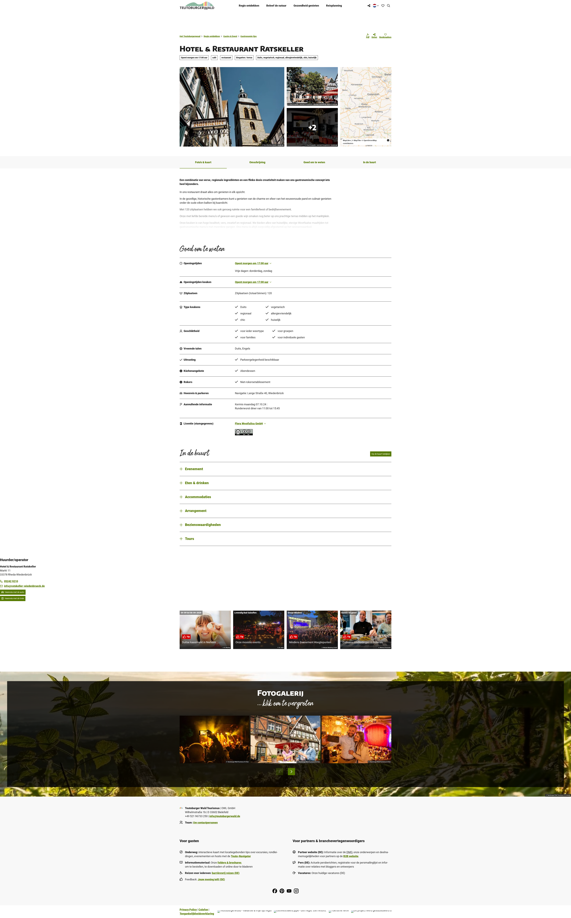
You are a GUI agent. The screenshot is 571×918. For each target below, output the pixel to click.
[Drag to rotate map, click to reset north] (344, 79)
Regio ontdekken (249, 5)
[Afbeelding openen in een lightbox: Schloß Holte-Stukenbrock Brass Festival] (214, 739)
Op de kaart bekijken (380, 454)
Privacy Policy (188, 909)
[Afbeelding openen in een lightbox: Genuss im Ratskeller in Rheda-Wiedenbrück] (285, 739)
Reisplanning (334, 5)
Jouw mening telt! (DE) (211, 879)
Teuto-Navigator (241, 856)
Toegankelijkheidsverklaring (197, 913)
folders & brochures (230, 862)
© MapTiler (356, 140)
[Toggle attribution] (388, 140)
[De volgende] (291, 771)
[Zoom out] (344, 75)
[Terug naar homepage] (197, 5)
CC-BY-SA (281, 145)
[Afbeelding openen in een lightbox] (232, 107)
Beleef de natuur (276, 5)
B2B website (350, 856)
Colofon (203, 909)
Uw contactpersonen (205, 822)
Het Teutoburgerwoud (190, 36)
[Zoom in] (344, 71)
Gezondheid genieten (306, 5)
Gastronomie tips (248, 36)
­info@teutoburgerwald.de (224, 816)
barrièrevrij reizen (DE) (225, 873)
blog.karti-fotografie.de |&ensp (322, 104)
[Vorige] (279, 771)
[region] (365, 107)
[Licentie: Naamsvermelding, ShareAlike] (244, 434)
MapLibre (347, 140)
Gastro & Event (230, 36)
